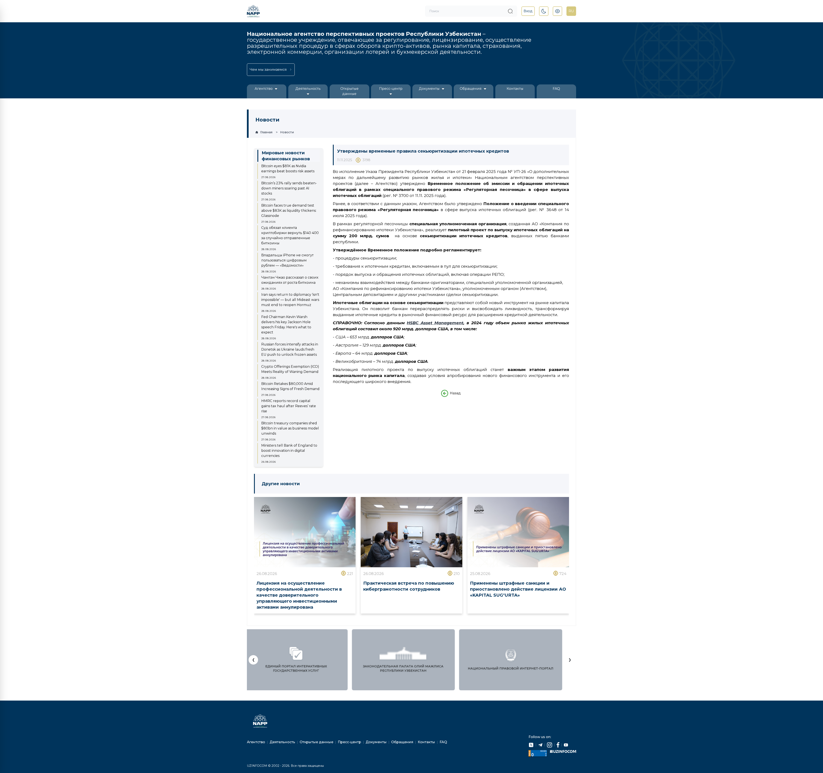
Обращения (471, 89)
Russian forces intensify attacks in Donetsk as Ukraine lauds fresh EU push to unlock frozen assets (289, 349)
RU (571, 11)
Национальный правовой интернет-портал (510, 668)
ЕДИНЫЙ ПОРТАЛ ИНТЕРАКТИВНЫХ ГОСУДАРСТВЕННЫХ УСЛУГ (296, 668)
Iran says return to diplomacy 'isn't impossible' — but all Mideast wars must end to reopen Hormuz (290, 300)
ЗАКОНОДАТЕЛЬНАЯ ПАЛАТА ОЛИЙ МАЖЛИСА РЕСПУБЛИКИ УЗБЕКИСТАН (403, 668)
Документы (429, 89)
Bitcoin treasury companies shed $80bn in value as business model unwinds (290, 428)
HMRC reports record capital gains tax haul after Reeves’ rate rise (288, 406)
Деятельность (308, 89)
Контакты (515, 89)
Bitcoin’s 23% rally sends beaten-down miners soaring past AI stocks (289, 188)
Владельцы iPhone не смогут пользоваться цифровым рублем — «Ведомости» (287, 260)
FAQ (556, 89)
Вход (528, 11)
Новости (287, 132)
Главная (266, 132)
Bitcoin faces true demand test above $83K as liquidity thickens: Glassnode (288, 210)
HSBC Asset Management (435, 322)
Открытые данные (349, 91)
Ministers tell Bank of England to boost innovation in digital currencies (289, 450)
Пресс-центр (390, 89)
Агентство (264, 89)
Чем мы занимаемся (268, 70)
